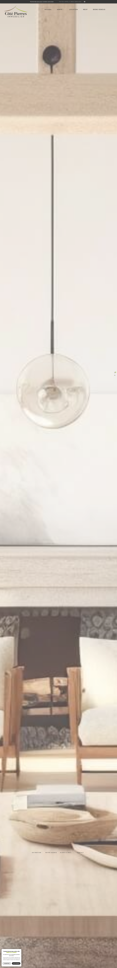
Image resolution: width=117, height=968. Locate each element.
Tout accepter (16, 963)
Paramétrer (6, 963)
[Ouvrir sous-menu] (63, 9)
